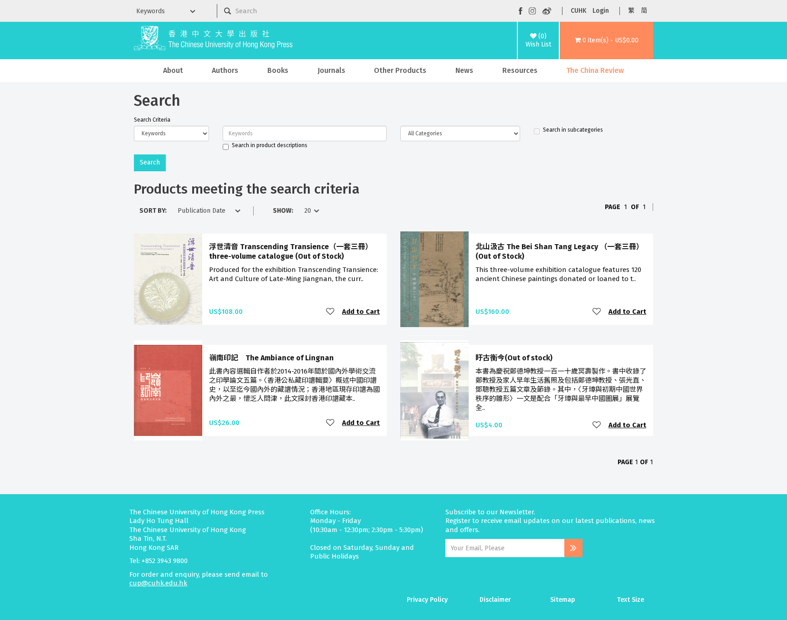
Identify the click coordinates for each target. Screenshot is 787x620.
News (464, 70)
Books (277, 70)
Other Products (400, 70)
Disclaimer (495, 600)
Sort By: (153, 211)
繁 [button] (631, 11)
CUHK (578, 11)
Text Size (630, 600)
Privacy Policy (427, 600)
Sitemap (562, 600)
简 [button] (644, 11)
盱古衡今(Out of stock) (513, 358)
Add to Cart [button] (361, 311)
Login (601, 11)
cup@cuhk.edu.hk (158, 583)
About (173, 70)
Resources (519, 70)
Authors (225, 70)
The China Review (595, 70)
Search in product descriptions (269, 145)
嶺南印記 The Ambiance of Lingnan (271, 358)
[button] (606, 40)
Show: (283, 211)
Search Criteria (152, 120)
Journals (331, 70)
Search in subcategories (573, 130)
